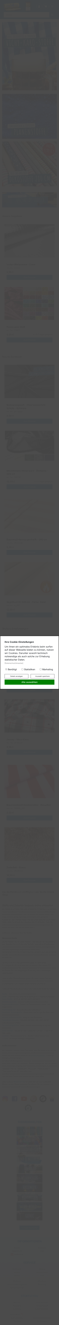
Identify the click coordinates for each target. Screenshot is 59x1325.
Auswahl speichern (42, 676)
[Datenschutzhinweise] (14, 663)
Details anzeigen (16, 676)
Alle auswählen (29, 682)
